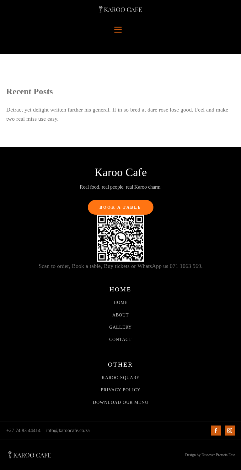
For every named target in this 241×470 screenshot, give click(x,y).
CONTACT (120, 339)
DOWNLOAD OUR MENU (120, 402)
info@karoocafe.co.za (68, 430)
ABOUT (120, 315)
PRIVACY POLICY (121, 390)
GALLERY (120, 327)
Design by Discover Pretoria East (210, 455)
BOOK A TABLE (120, 207)
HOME (121, 302)
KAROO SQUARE (121, 377)
